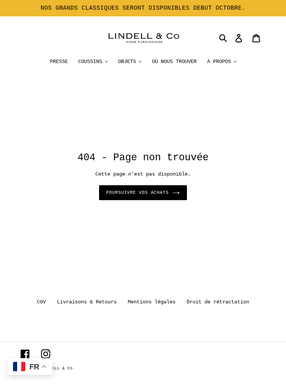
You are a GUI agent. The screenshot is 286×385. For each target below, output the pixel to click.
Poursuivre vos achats (137, 192)
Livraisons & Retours (87, 302)
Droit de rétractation (218, 302)
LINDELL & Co (57, 368)
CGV (41, 302)
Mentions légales (151, 302)
